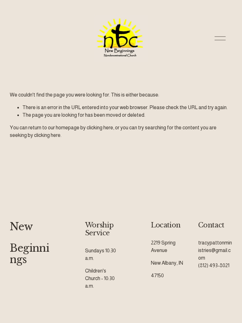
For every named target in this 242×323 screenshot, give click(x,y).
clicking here (100, 127)
